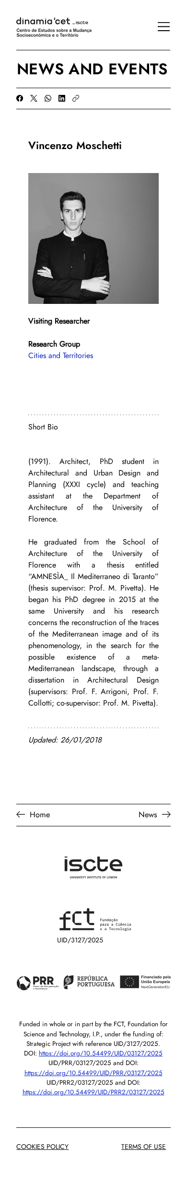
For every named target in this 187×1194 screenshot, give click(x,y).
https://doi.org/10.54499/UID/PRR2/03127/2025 (93, 1092)
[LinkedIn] (61, 98)
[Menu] (159, 26)
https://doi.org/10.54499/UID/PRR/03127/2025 (93, 1073)
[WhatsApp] (48, 98)
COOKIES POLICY (42, 1146)
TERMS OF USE (143, 1146)
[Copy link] (75, 98)
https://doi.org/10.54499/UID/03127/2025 (101, 1053)
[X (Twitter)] (33, 98)
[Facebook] (19, 98)
